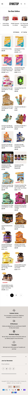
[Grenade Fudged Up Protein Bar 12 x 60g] (20, 218)
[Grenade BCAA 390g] (7, 41)
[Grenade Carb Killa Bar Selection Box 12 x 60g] (7, 137)
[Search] (21, 4)
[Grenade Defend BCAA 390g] (7, 218)
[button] (2, 4)
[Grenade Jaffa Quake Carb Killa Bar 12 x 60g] (20, 237)
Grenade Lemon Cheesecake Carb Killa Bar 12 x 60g (7, 266)
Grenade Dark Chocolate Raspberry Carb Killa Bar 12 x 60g (20, 207)
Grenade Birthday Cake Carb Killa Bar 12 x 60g (7, 88)
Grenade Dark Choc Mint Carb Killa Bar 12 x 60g (7, 206)
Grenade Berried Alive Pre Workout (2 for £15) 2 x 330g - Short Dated (7, 69)
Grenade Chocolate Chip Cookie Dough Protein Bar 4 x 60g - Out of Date (20, 187)
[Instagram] (10, 368)
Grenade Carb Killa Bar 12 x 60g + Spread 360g (7, 126)
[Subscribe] (25, 364)
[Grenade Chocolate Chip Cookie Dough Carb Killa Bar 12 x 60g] (7, 178)
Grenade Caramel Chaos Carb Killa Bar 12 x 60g (7, 107)
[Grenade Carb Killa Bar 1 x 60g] (20, 99)
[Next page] (21, 295)
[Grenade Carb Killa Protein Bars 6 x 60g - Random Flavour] (7, 158)
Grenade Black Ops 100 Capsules (20, 88)
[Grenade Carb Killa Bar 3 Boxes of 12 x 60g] (20, 118)
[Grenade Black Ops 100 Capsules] (20, 81)
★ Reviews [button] (26, 199)
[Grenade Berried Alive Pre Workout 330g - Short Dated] (20, 60)
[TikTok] (13, 368)
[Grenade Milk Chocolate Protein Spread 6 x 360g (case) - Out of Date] (7, 278)
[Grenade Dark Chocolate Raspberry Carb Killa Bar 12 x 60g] (20, 198)
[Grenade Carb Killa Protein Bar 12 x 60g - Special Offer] (20, 137)
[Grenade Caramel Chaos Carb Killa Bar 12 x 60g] (7, 99)
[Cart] (24, 4)
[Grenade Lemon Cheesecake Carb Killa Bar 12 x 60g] (7, 257)
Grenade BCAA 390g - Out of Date (20, 49)
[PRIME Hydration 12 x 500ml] (12, 18)
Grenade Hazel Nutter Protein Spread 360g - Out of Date (7, 246)
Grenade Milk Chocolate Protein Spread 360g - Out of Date (20, 266)
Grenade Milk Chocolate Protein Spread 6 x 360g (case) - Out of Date (7, 287)
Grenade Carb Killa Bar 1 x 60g (20, 107)
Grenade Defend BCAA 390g (7, 226)
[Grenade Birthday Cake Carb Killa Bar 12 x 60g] (7, 81)
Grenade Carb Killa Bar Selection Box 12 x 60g (7, 145)
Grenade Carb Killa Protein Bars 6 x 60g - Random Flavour (7, 166)
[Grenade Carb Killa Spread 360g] (20, 158)
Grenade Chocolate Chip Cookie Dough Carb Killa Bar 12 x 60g (7, 187)
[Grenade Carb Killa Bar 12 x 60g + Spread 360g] (7, 118)
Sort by (25, 32)
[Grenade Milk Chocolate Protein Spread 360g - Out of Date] (20, 257)
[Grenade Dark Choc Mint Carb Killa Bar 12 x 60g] (7, 198)
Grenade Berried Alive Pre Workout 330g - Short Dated (20, 69)
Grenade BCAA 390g (6, 48)
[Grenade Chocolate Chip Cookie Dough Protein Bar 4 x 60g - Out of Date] (20, 178)
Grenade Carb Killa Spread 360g (19, 165)
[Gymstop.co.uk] (14, 3)
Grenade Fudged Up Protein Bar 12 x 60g (19, 226)
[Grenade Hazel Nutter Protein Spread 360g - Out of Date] (7, 237)
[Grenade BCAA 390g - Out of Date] (20, 41)
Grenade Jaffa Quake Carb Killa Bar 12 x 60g (20, 245)
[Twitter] (6, 368)
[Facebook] (3, 368)
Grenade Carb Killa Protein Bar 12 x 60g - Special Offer (20, 146)
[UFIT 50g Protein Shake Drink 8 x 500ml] (21, 18)
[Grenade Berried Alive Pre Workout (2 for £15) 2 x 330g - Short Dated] (7, 60)
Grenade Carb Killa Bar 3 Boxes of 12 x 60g (20, 126)
